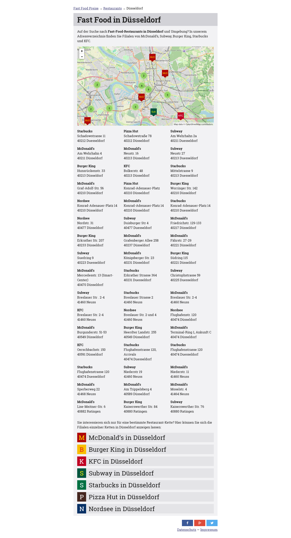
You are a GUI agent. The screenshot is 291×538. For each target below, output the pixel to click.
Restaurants (112, 8)
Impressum (209, 530)
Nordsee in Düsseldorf (122, 508)
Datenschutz (186, 530)
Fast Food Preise (86, 8)
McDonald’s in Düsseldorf (127, 437)
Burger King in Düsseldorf (127, 449)
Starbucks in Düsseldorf (124, 485)
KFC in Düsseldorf (116, 461)
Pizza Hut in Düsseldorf (124, 496)
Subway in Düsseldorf (121, 473)
